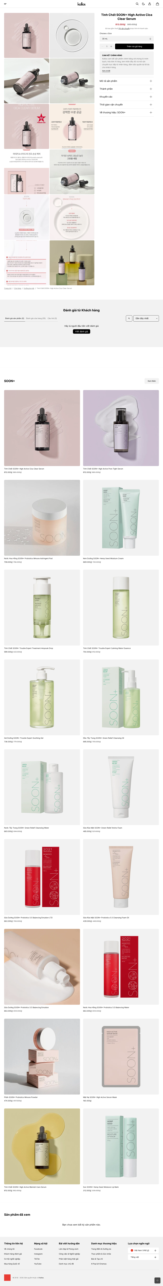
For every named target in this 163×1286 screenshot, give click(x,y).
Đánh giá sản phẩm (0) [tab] (14, 318)
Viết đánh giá (81, 331)
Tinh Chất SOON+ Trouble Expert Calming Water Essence (107, 648)
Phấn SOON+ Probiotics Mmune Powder (21, 1097)
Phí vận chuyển (124, 28)
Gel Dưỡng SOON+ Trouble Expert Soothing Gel (23, 738)
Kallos (41, 1278)
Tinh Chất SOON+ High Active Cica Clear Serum (24, 469)
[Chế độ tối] (143, 4)
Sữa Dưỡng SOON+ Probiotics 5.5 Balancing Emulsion (26, 1007)
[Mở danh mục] (5, 4)
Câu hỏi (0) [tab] (52, 318)
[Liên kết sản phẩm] (42, 432)
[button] (137, 4)
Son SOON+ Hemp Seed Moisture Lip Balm (101, 1187)
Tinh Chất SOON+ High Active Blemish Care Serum (25, 1187)
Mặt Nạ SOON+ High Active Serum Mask (100, 1097)
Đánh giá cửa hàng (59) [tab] (36, 318)
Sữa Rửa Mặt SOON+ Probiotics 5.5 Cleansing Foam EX (106, 918)
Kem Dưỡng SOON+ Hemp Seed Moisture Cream (103, 558)
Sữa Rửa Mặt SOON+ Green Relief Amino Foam (102, 828)
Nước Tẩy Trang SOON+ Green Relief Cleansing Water (26, 828)
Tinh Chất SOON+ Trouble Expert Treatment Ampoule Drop (28, 648)
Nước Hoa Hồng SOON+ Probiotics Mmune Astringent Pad (28, 558)
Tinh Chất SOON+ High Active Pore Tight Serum (103, 469)
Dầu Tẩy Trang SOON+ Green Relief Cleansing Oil (103, 738)
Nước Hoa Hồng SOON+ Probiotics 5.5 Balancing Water (106, 1007)
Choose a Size (106, 33)
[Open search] (129, 318)
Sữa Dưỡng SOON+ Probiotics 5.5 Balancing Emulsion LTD (28, 918)
